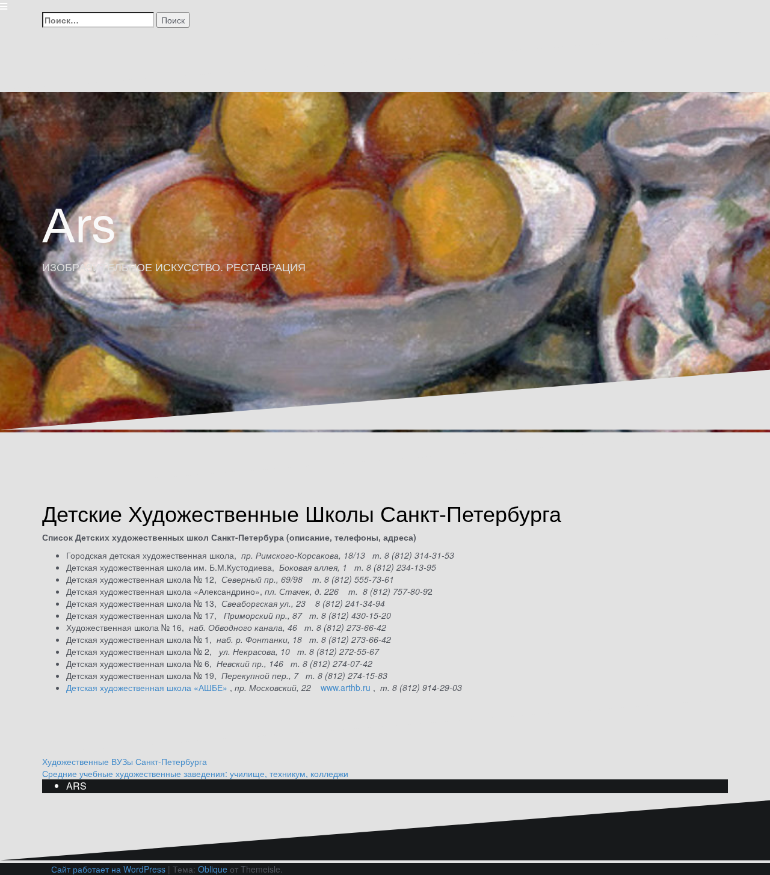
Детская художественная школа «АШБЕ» (146, 687)
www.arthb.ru (347, 687)
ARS (76, 786)
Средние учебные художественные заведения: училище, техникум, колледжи (195, 773)
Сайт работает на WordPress (108, 869)
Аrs (79, 221)
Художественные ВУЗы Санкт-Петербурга (124, 761)
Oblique (212, 869)
